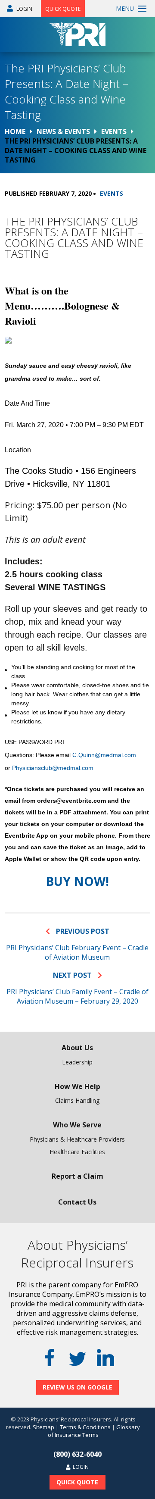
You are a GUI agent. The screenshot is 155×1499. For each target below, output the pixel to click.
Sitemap (43, 1427)
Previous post (81, 931)
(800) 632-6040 (77, 1454)
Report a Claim (77, 1176)
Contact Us (77, 1202)
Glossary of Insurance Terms (94, 1431)
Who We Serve (77, 1125)
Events (111, 193)
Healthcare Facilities (77, 1152)
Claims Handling (77, 1100)
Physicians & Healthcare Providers (77, 1139)
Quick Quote (63, 9)
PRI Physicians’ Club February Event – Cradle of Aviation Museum (77, 952)
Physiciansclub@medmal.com (52, 767)
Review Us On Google (77, 1387)
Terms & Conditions (85, 1427)
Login (23, 9)
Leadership (77, 1062)
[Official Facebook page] (49, 1357)
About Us (77, 1047)
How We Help (77, 1086)
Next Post (73, 975)
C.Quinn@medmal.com (104, 754)
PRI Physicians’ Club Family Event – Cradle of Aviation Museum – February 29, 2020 (77, 996)
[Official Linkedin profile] (105, 1357)
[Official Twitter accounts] (77, 1358)
